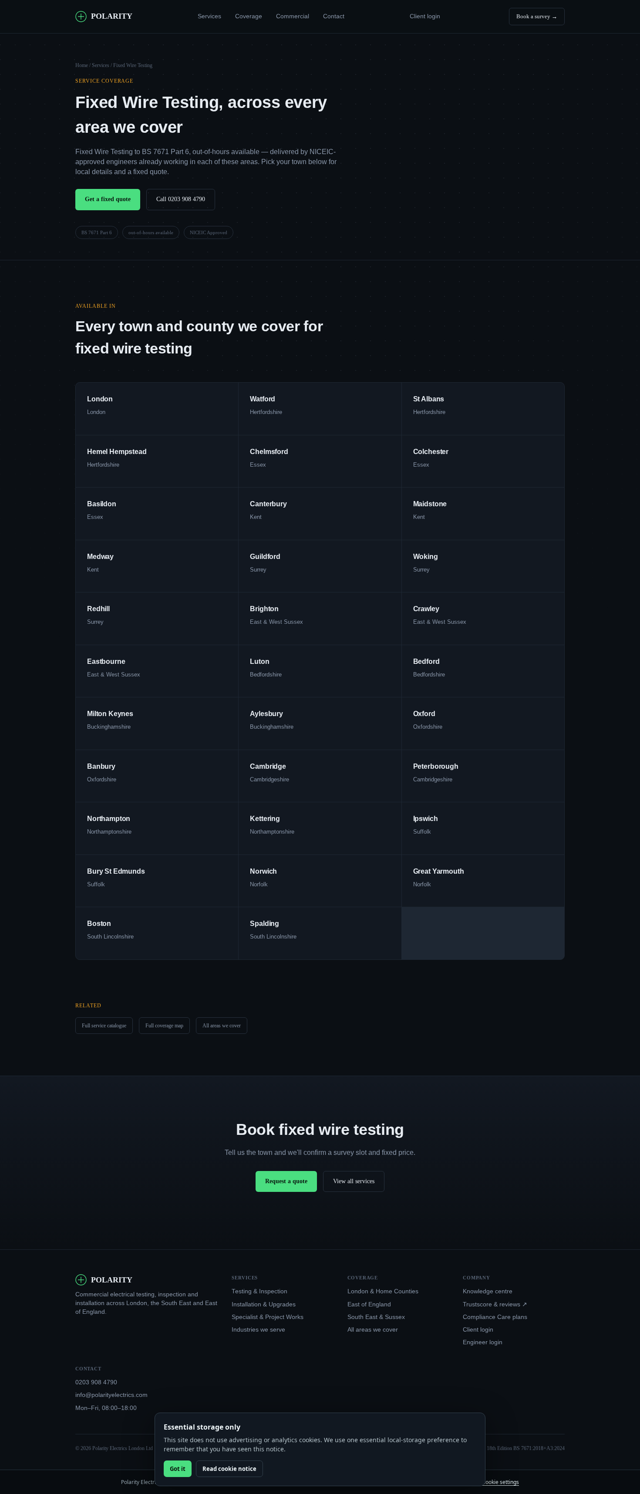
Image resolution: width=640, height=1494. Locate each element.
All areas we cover (221, 1026)
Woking (425, 556)
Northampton (108, 818)
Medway (100, 556)
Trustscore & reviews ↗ (495, 1304)
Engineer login (482, 1342)
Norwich (263, 871)
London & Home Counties (382, 1291)
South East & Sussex (376, 1317)
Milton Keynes (110, 713)
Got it (177, 1469)
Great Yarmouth (438, 871)
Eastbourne (106, 661)
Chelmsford (269, 451)
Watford (262, 399)
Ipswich (425, 818)
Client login (425, 16)
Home (81, 65)
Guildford (265, 556)
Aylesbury (266, 713)
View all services (353, 1181)
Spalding (264, 923)
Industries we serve (258, 1329)
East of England (369, 1304)
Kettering (265, 818)
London (100, 399)
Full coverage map (164, 1026)
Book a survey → (536, 16)
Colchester (430, 451)
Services (209, 16)
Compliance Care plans (495, 1317)
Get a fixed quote (108, 199)
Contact (333, 16)
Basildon (101, 504)
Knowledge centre (487, 1291)
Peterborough (435, 766)
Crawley (426, 608)
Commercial (292, 16)
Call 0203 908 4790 (180, 199)
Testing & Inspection (259, 1291)
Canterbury (268, 504)
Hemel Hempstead (117, 451)
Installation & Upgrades (264, 1304)
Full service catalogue (104, 1026)
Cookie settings (500, 1482)
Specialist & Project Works (267, 1317)
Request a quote (286, 1181)
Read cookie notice (229, 1469)
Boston (99, 923)
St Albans (429, 399)
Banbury (101, 766)
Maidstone (430, 504)
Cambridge (268, 766)
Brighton (264, 608)
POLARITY (111, 16)
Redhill (98, 608)
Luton (259, 661)
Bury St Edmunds (116, 871)
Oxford (424, 713)
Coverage (248, 16)
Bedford (426, 661)
